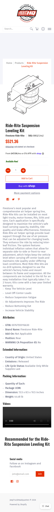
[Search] (31, 29)
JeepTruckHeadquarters (19, 500)
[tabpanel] (27, 316)
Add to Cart (27, 178)
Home (9, 63)
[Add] (23, 170)
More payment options (27, 193)
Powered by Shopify (18, 504)
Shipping (9, 147)
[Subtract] (8, 170)
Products (19, 63)
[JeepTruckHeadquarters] (27, 13)
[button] (37, 29)
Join (40, 474)
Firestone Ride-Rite (15, 135)
